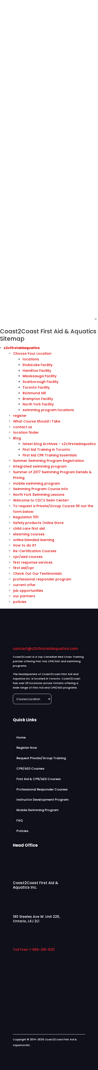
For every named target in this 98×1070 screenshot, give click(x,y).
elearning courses (28, 534)
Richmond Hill (34, 393)
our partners (24, 596)
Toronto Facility (36, 387)
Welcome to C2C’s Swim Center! (41, 500)
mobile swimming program (36, 483)
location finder (26, 432)
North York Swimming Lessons (38, 494)
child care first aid (29, 528)
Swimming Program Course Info (40, 489)
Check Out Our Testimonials (37, 573)
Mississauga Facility (40, 376)
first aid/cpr (23, 567)
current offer (24, 585)
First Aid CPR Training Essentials (50, 455)
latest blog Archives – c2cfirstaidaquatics (59, 443)
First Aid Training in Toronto (46, 449)
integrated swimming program (40, 466)
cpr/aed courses (28, 556)
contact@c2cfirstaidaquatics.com (45, 648)
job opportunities (28, 590)
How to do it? (24, 545)
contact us (22, 427)
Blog (17, 438)
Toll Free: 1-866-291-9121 (34, 949)
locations (31, 359)
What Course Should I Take (36, 421)
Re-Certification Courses (34, 551)
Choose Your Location (32, 353)
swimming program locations (48, 410)
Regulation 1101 (26, 517)
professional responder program (42, 579)
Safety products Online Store (38, 522)
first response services (33, 562)
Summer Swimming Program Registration (48, 460)
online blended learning (33, 539)
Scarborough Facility (41, 381)
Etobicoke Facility (38, 365)
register (20, 415)
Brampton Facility (38, 398)
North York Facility (38, 404)
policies (19, 601)
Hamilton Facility (37, 370)
